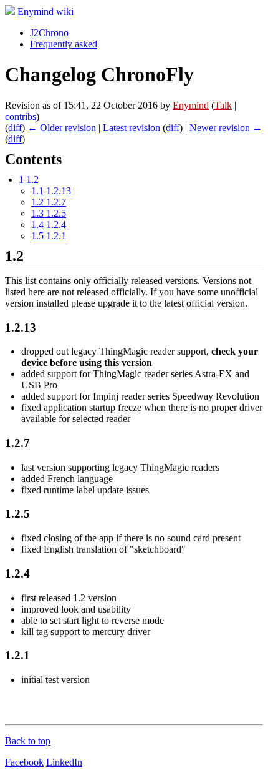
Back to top (27, 741)
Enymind (191, 105)
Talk (223, 105)
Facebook (24, 762)
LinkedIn (64, 762)
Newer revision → (225, 127)
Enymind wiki (45, 11)
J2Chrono (49, 32)
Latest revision (131, 127)
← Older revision (61, 127)
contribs (20, 116)
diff (15, 127)
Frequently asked (63, 44)
